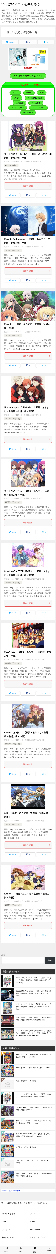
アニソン (6, 1229)
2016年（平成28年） (13, 335)
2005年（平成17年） (13, 824)
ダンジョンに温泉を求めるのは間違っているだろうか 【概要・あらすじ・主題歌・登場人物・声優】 (34, 1033)
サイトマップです (26, 1147)
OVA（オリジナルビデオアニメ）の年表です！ (34, 1161)
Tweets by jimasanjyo (10, 1190)
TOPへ (48, 1251)
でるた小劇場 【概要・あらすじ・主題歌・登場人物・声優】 (34, 1018)
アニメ (33, 1214)
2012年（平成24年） (13, 502)
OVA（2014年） (11, 165)
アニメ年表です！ (26, 1081)
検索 (3, 955)
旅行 (21, 1251)
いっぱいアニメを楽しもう (20, 4)
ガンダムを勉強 (8, 1214)
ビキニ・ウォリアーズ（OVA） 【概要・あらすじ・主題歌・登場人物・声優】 (34, 980)
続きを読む (28, 186)
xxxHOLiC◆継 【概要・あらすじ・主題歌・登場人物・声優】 (34, 1108)
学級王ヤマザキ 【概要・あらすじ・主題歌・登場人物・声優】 (34, 1055)
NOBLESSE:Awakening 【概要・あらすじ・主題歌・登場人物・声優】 (33, 993)
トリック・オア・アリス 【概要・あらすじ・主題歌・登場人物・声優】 (34, 1006)
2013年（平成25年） (13, 419)
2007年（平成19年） (13, 663)
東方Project (35, 1229)
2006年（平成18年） (13, 744)
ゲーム (33, 1221)
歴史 (35, 1252)
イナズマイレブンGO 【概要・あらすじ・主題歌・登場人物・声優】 (33, 1122)
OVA (4, 1221)
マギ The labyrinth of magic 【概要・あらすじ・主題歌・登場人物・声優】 (34, 1135)
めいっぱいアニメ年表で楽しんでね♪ (34, 1068)
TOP (18, 1203)
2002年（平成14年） (13, 905)
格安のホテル (7, 1237)
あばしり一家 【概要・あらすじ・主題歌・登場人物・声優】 (34, 1175)
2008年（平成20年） (13, 583)
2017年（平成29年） (13, 250)
